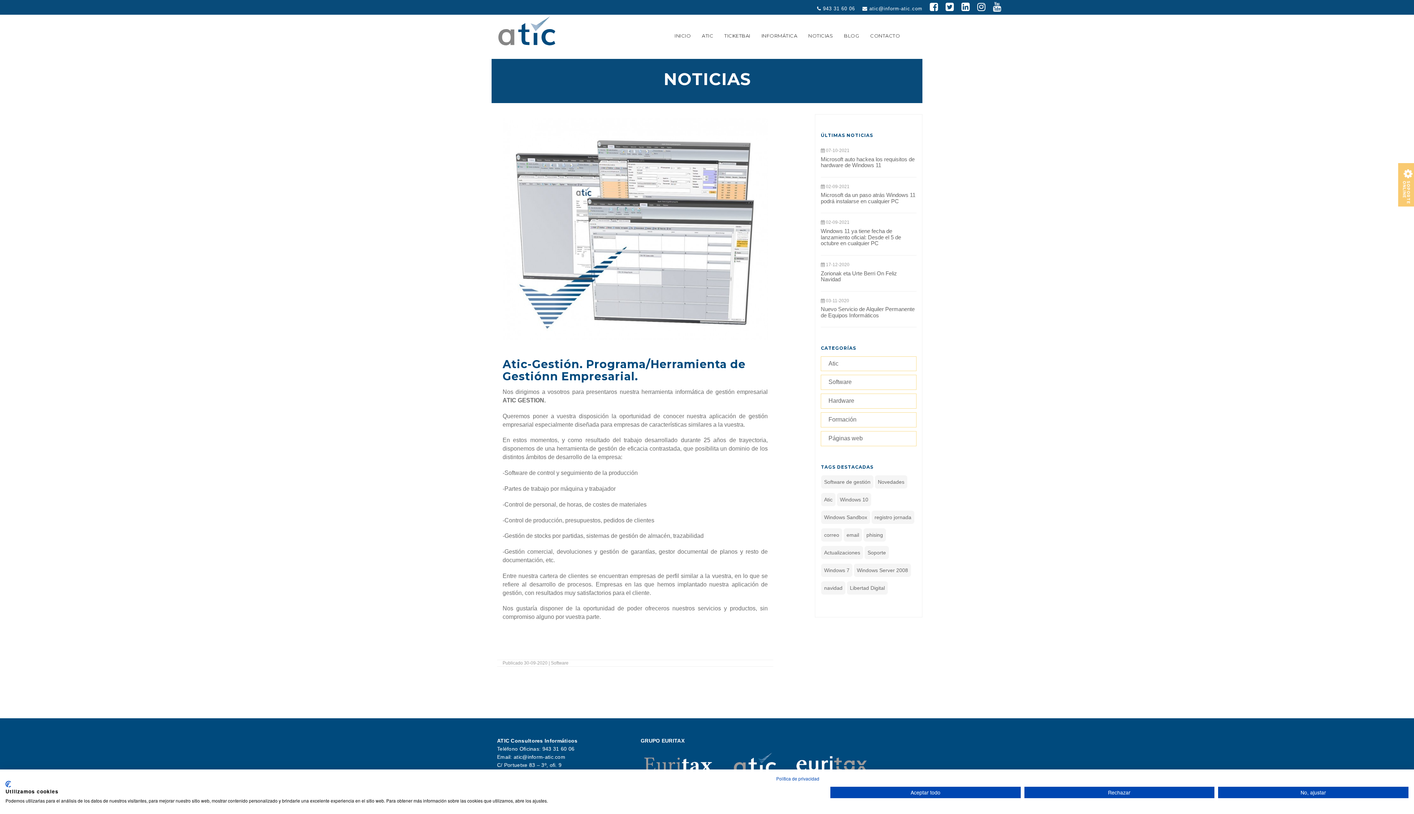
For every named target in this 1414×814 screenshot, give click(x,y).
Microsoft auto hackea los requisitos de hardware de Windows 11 (868, 162)
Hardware (841, 401)
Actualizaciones (842, 553)
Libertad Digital (867, 588)
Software (840, 382)
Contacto (885, 36)
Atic (707, 36)
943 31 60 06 (838, 8)
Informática (779, 36)
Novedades (891, 482)
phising (874, 535)
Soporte (877, 553)
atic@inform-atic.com (895, 8)
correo (831, 535)
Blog (851, 36)
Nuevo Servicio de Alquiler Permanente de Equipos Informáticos (868, 312)
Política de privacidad (797, 778)
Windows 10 (854, 500)
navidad (833, 588)
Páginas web (846, 438)
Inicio (683, 36)
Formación (843, 419)
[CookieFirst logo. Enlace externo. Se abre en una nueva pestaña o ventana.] (8, 784)
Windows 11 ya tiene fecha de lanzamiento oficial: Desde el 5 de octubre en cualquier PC (861, 237)
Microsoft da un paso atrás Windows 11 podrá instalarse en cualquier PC (868, 198)
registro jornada (893, 517)
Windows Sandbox (845, 517)
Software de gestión (847, 482)
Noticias (820, 36)
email (853, 535)
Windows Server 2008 (882, 570)
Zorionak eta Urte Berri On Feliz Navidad (859, 276)
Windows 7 (837, 570)
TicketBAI (737, 36)
